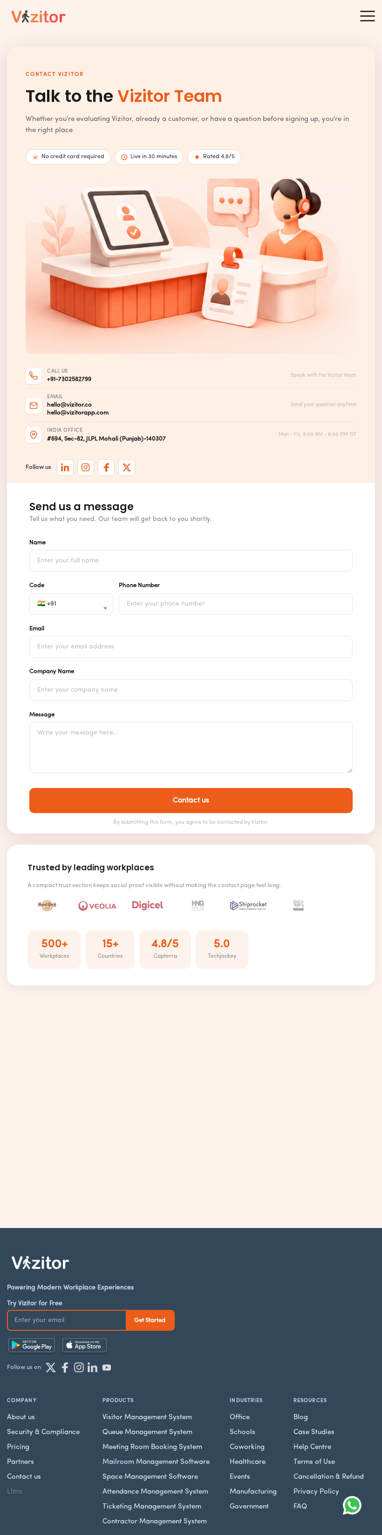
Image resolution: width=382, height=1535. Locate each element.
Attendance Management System (155, 1491)
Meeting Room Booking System (152, 1447)
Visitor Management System (147, 1417)
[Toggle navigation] (367, 16)
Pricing (18, 1447)
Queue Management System (147, 1432)
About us (21, 1417)
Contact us (24, 1477)
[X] (126, 467)
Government (249, 1506)
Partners (20, 1462)
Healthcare (248, 1462)
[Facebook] (106, 467)
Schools (242, 1432)
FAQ (300, 1506)
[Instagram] (85, 467)
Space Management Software (150, 1477)
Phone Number (139, 585)
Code (36, 585)
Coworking (247, 1447)
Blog (300, 1417)
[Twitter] (51, 1367)
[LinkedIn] (65, 467)
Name (37, 543)
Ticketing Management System (151, 1506)
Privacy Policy (316, 1491)
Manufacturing (253, 1491)
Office (240, 1417)
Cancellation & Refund (328, 1477)
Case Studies (313, 1432)
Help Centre (312, 1447)
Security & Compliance (43, 1432)
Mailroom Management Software (156, 1462)
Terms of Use (314, 1462)
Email (36, 629)
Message (42, 715)
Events (240, 1477)
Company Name (51, 671)
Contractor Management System (154, 1521)
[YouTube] (107, 1367)
